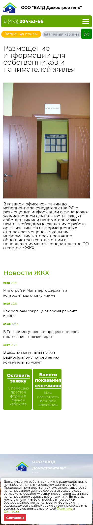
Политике (64, 508)
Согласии (11, 511)
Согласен (15, 518)
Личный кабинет (64, 34)
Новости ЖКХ (26, 273)
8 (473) (23, 21)
